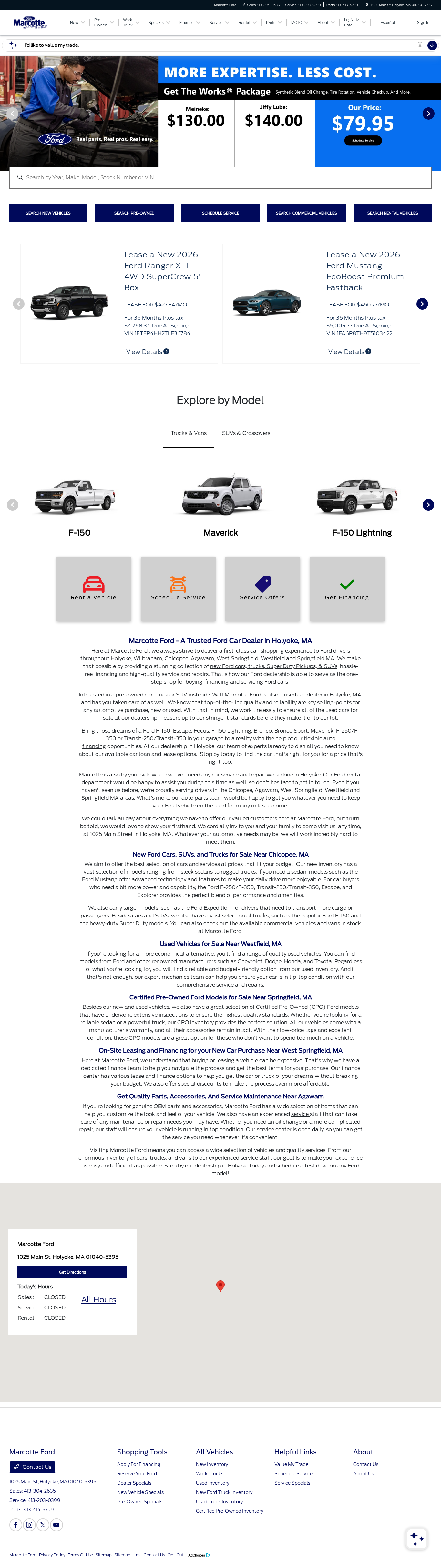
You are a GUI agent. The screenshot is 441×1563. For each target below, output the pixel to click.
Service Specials (292, 1483)
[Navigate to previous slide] (5, 113)
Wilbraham (148, 659)
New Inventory (212, 1464)
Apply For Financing (138, 1464)
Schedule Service (293, 1473)
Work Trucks (209, 1473)
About (363, 1452)
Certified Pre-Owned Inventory (229, 1511)
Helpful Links (295, 1452)
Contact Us (36, 1467)
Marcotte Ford (22, 1554)
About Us (363, 1473)
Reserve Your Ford (137, 1473)
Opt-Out (176, 1554)
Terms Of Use (80, 1554)
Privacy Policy (52, 1554)
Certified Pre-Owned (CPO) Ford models (307, 1007)
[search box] (220, 174)
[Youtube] (56, 1524)
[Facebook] (15, 1524)
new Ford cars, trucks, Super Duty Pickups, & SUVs (273, 666)
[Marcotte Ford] (38, 22)
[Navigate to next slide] (436, 113)
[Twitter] (42, 1524)
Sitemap (104, 1554)
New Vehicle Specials (140, 1492)
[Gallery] (220, 113)
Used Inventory (212, 1483)
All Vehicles (214, 1452)
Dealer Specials (134, 1483)
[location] (367, 5)
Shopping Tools (142, 1452)
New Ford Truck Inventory (224, 1492)
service (300, 1114)
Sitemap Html (127, 1554)
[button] (220, 1286)
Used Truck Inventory (219, 1501)
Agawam (202, 659)
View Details (346, 351)
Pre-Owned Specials (139, 1501)
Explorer (147, 895)
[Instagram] (29, 1524)
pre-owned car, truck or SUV (151, 695)
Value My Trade (291, 1464)
